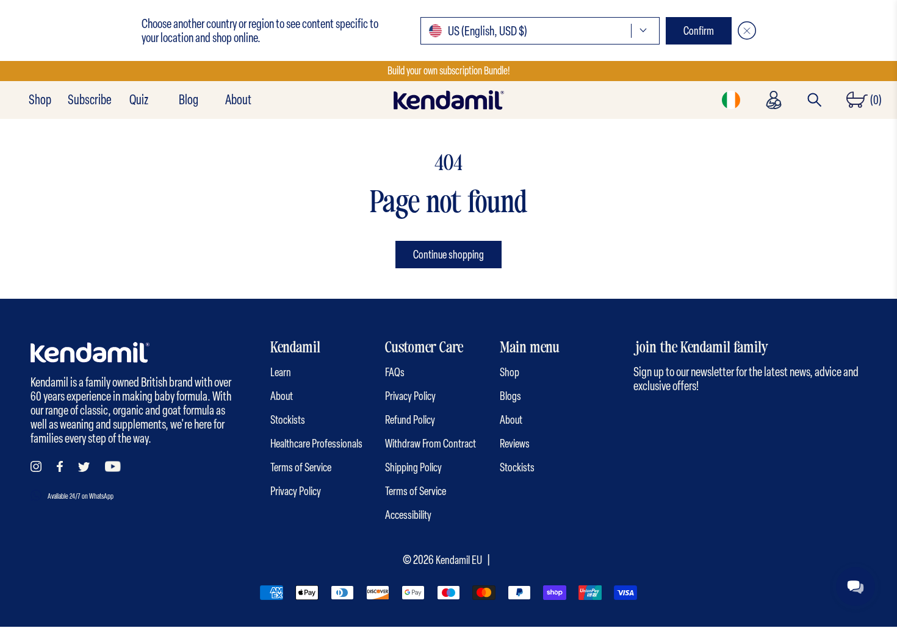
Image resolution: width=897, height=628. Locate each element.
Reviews (515, 444)
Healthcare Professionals (316, 444)
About (238, 100)
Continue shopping (448, 255)
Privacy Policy (295, 491)
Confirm (698, 31)
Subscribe (89, 100)
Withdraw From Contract (430, 444)
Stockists (287, 420)
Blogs (510, 396)
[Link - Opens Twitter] (84, 467)
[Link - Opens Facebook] (60, 466)
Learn (280, 372)
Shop (40, 100)
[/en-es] (448, 100)
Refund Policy (410, 420)
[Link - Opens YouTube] (113, 466)
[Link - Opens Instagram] (36, 466)
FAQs (395, 372)
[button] (540, 31)
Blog (188, 100)
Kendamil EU (459, 560)
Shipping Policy (413, 467)
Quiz (138, 100)
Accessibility (408, 515)
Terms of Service (300, 467)
